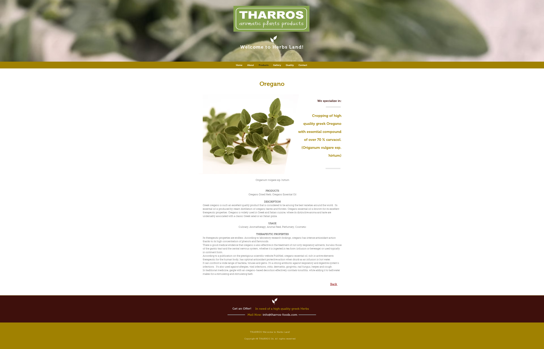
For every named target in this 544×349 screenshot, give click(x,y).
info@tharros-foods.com (280, 314)
